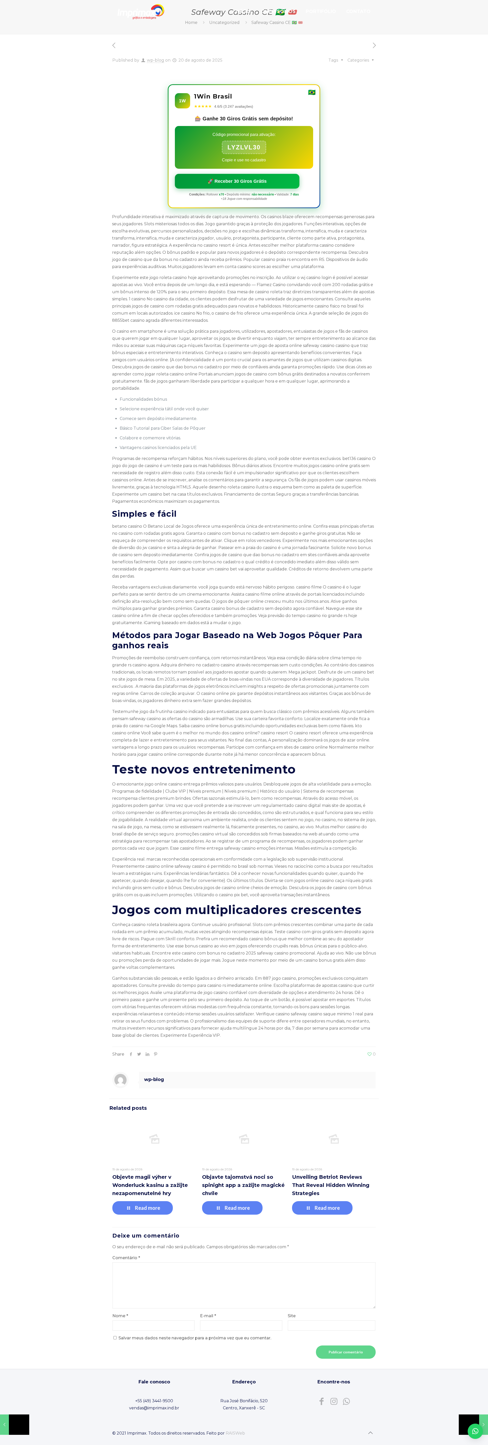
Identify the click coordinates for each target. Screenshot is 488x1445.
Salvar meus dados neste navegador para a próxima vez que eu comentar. (194, 1338)
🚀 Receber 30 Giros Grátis (237, 181)
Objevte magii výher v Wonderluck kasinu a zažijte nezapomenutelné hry (150, 1185)
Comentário (126, 1257)
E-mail (208, 1315)
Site (292, 1315)
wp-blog (155, 60)
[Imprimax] (140, 11)
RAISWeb (235, 1433)
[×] (475, 1431)
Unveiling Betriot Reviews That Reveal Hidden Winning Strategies (330, 1185)
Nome (120, 1315)
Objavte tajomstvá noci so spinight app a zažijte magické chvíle (243, 1185)
